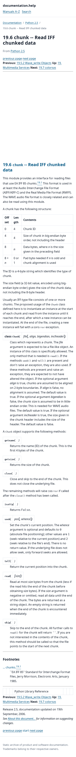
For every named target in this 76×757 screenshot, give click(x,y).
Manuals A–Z (11, 12)
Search (26, 12)
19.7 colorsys (47, 68)
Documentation (12, 22)
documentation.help (19, 5)
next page (29, 58)
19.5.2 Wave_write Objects (34, 63)
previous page (12, 58)
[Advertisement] (38, 117)
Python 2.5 (31, 22)
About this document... (21, 719)
